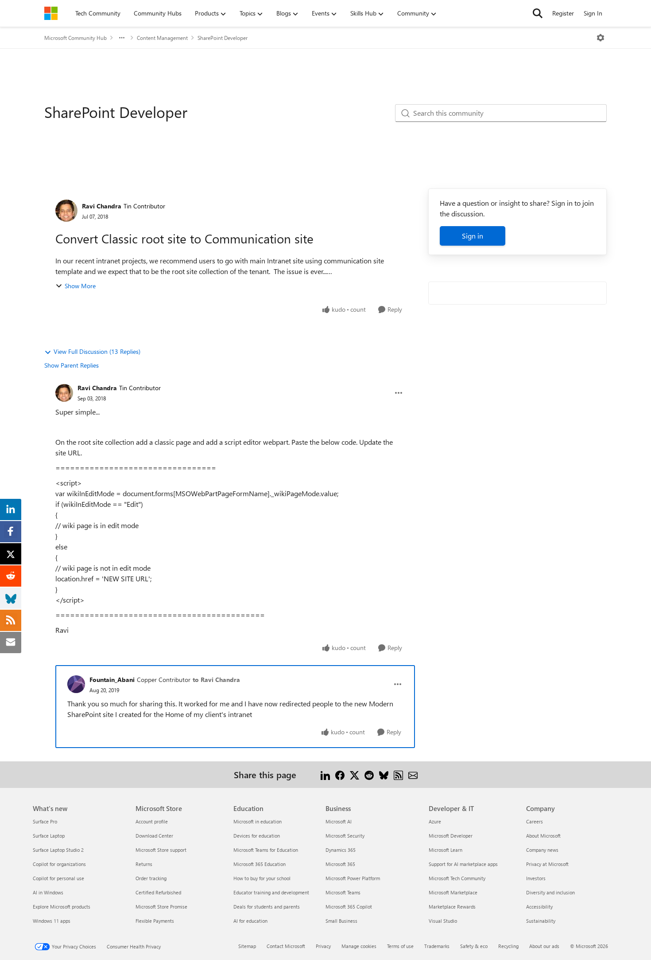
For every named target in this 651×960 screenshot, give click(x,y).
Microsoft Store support (161, 849)
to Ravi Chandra (216, 679)
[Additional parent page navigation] (121, 37)
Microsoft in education (257, 821)
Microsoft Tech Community (457, 878)
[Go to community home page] (51, 13)
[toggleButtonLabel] (600, 37)
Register (563, 13)
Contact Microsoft (286, 946)
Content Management (162, 37)
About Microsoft (543, 835)
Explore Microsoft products (61, 906)
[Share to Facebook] (340, 774)
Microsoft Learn (445, 849)
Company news (542, 849)
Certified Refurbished (158, 892)
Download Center (154, 835)
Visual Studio (443, 920)
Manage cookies (358, 946)
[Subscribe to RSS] (398, 774)
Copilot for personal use (58, 878)
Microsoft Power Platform (353, 878)
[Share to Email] (413, 774)
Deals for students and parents (266, 906)
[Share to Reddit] (369, 774)
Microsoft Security (345, 835)
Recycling (508, 946)
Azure (435, 821)
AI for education (250, 920)
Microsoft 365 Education (259, 864)
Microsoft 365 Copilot (349, 906)
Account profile (152, 821)
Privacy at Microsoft (547, 864)
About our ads (544, 946)
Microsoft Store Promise (161, 906)
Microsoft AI (339, 821)
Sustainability (540, 920)
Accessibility (539, 906)
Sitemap (247, 946)
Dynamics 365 (341, 849)
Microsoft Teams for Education (265, 849)
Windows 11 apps (51, 920)
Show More (80, 286)
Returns (144, 864)
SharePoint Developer (223, 37)
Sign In (593, 13)
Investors (536, 878)
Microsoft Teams (343, 892)
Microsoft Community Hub (75, 37)
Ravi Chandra (101, 206)
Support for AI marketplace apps (463, 864)
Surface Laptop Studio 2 (58, 849)
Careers (534, 821)
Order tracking (151, 878)
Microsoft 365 (340, 864)
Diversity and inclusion (550, 892)
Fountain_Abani (112, 679)
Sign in (472, 235)
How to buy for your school (262, 878)
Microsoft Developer (451, 835)
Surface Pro (45, 821)
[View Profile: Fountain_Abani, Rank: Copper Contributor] (76, 684)
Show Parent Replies (71, 365)
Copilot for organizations (59, 864)
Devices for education (256, 835)
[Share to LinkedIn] (325, 774)
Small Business (341, 920)
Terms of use (400, 946)
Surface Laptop (49, 835)
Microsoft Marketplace (453, 892)
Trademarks (437, 946)
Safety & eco (474, 946)
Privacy (323, 946)
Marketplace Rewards (452, 906)
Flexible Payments (155, 920)
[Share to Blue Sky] (383, 774)
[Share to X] (354, 774)
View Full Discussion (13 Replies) (97, 351)
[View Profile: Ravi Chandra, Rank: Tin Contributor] (66, 211)
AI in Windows (48, 892)
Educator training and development (271, 892)
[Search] (537, 13)
